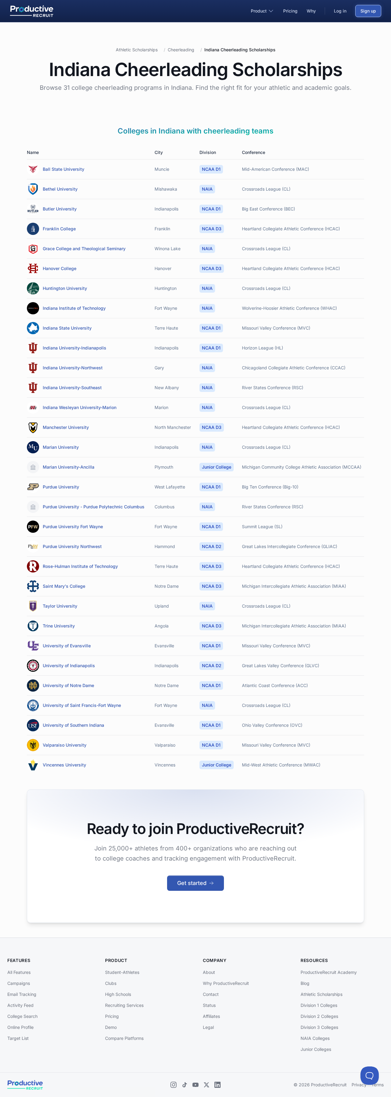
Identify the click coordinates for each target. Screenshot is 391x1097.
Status (209, 1005)
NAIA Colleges (315, 1038)
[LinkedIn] (217, 1085)
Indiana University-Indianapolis (74, 347)
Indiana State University (67, 328)
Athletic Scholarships (137, 49)
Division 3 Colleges (319, 1027)
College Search (22, 1016)
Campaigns (18, 983)
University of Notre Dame (68, 685)
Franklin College (59, 228)
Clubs (110, 983)
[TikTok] (184, 1085)
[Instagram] (173, 1085)
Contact (211, 994)
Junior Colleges (316, 1049)
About (209, 972)
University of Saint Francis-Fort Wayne (82, 705)
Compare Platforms (124, 1038)
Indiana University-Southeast (72, 387)
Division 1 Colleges (319, 1005)
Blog (305, 983)
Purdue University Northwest (72, 546)
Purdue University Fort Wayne (73, 526)
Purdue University (61, 486)
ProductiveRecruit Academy (329, 972)
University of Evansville (67, 645)
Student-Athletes (122, 972)
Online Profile (20, 1027)
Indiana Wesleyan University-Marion (79, 407)
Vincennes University (64, 764)
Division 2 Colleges (319, 1016)
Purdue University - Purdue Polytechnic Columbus (93, 506)
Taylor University (60, 606)
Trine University (59, 625)
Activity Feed (20, 1005)
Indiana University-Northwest (73, 367)
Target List (18, 1038)
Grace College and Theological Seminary (84, 248)
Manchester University (66, 427)
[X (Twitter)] (206, 1085)
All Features (19, 972)
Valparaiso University (64, 745)
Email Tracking (21, 994)
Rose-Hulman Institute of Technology (80, 566)
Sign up (368, 10)
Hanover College (59, 268)
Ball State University (63, 169)
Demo (111, 1027)
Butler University (60, 208)
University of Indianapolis (69, 665)
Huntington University (65, 288)
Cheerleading (181, 49)
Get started (191, 883)
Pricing (112, 1016)
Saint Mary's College (64, 586)
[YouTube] (195, 1085)
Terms (377, 1084)
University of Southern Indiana (73, 725)
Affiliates (211, 1016)
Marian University (61, 447)
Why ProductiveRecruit (226, 983)
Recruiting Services (124, 1005)
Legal (208, 1027)
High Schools (118, 994)
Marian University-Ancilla (68, 467)
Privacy (359, 1084)
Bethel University (60, 189)
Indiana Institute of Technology (74, 308)
